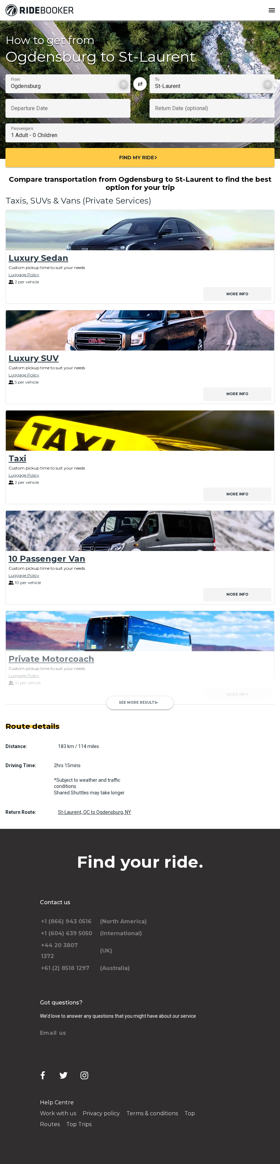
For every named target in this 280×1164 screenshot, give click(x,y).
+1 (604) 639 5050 (66, 933)
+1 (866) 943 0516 (66, 921)
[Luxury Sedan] (140, 230)
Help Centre (57, 1102)
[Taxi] (140, 431)
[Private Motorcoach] (140, 631)
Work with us (58, 1113)
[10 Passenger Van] (140, 531)
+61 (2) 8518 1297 (65, 968)
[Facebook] (43, 1075)
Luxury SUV (34, 358)
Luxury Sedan (38, 258)
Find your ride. (140, 862)
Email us (53, 1033)
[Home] (41, 10)
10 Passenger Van (47, 559)
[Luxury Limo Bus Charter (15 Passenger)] (140, 731)
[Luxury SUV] (140, 330)
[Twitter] (63, 1075)
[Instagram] (84, 1075)
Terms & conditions (152, 1113)
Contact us (55, 902)
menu (272, 10)
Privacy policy (101, 1113)
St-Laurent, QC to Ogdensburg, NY (94, 812)
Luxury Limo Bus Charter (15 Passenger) (96, 759)
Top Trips (79, 1124)
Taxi (17, 458)
